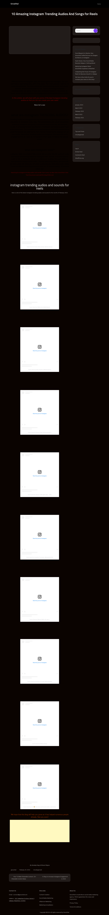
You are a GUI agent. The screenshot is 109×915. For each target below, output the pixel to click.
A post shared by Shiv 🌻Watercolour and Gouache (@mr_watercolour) (39, 806)
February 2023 (79, 111)
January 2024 (79, 105)
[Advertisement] (40, 831)
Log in (77, 148)
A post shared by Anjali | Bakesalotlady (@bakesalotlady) (40, 246)
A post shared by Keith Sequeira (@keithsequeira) (39, 369)
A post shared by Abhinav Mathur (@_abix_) (40, 619)
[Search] (96, 31)
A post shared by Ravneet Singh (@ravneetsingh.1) (39, 432)
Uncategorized (37, 870)
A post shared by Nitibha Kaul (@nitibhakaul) (40, 307)
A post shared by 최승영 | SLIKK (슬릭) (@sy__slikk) (40, 494)
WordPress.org (79, 158)
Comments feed (80, 155)
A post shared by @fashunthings (39, 743)
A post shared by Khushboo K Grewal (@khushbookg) (39, 681)
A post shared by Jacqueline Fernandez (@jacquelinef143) (39, 557)
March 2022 (78, 114)
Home (99, 4)
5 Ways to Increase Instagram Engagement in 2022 (55, 878)
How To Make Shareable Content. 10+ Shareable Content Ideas (23, 878)
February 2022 (79, 117)
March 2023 (78, 108)
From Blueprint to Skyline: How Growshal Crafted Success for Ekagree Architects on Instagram (86, 55)
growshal (13, 870)
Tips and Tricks (79, 131)
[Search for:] (86, 30)
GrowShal (15, 3)
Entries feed (78, 152)
